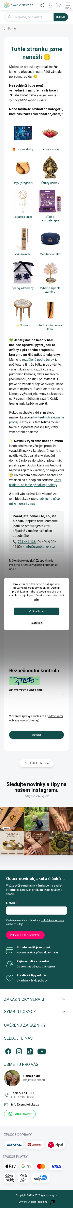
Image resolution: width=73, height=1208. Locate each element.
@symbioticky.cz (36, 796)
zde (36, 599)
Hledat (60, 17)
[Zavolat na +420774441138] (42, 5)
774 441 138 (27, 542)
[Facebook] (7, 1050)
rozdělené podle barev (38, 360)
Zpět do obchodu (39, 763)
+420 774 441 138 (22, 1094)
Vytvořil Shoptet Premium (33, 1201)
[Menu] (68, 5)
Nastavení (37, 623)
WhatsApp (23, 1114)
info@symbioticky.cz (40, 547)
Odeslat (36, 734)
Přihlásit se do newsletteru (25, 935)
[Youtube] (39, 1050)
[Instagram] (18, 1050)
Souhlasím (38, 611)
